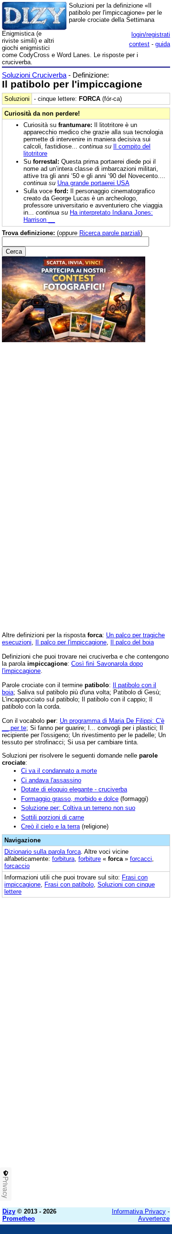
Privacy (6, 1187)
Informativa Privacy (139, 1211)
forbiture (89, 858)
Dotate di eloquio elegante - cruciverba (74, 789)
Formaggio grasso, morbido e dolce (69, 798)
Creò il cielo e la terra (50, 826)
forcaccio (17, 865)
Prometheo (18, 1218)
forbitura (63, 858)
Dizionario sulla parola (42, 851)
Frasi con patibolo (69, 884)
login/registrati (150, 34)
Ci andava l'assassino (51, 780)
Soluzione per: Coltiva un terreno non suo (78, 807)
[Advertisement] (86, 1114)
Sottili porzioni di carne (52, 817)
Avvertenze (154, 1218)
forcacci (141, 858)
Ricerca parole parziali (109, 233)
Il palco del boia (132, 642)
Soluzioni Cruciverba (34, 75)
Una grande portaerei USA (93, 183)
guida (162, 44)
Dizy (8, 1211)
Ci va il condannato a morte (59, 770)
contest (139, 44)
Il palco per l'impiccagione (71, 642)
